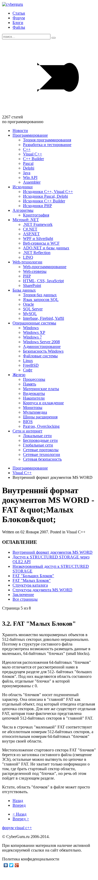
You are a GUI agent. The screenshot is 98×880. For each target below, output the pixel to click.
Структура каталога (30, 585)
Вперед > (21, 819)
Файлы (19, 27)
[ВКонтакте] (6, 865)
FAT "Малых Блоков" (32, 580)
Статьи (19, 13)
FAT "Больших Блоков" (33, 576)
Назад (18, 800)
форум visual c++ (17, 827)
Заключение (23, 594)
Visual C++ (22, 473)
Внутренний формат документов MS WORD (53, 552)
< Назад (19, 814)
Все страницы (25, 599)
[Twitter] (11, 865)
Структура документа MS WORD (42, 590)
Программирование (30, 468)
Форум (19, 18)
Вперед (19, 805)
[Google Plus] (17, 865)
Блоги (18, 22)
